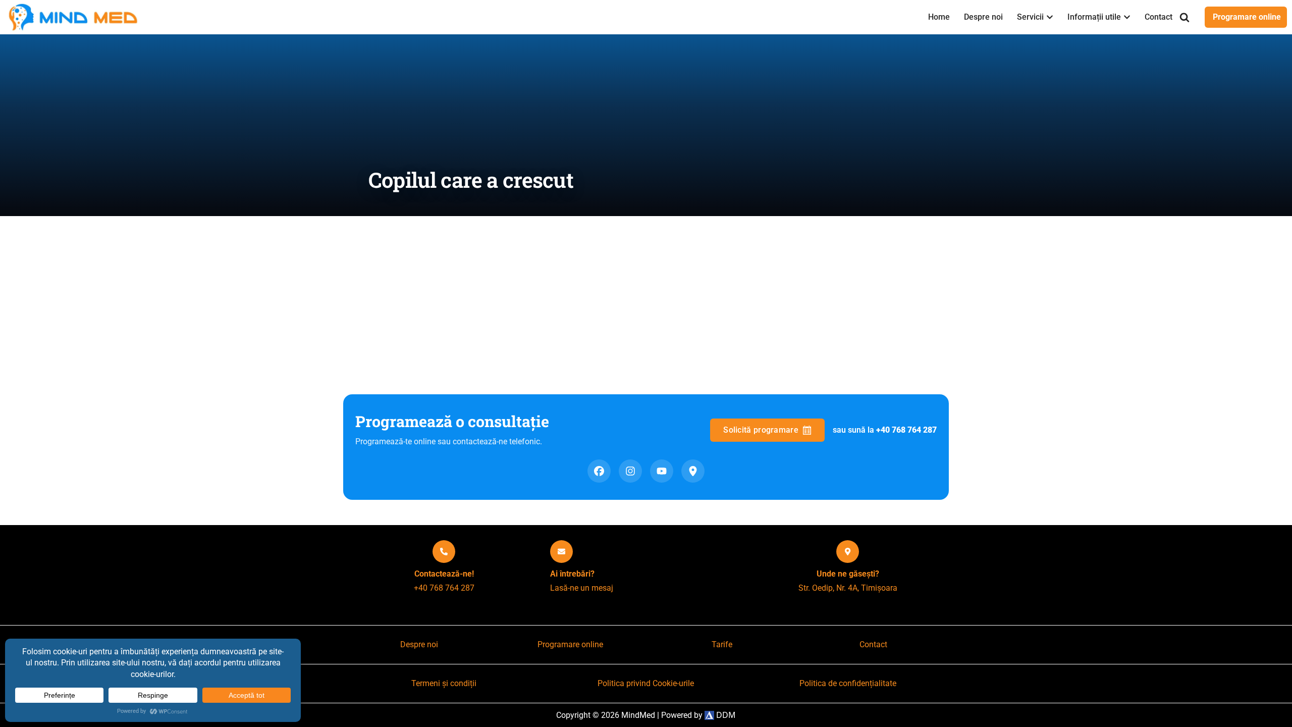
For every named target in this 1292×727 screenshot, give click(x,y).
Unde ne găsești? (848, 574)
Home (939, 17)
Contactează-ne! (444, 574)
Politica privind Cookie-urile (646, 683)
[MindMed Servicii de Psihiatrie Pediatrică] (75, 17)
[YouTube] (661, 471)
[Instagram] (630, 471)
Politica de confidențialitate (847, 683)
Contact (1158, 17)
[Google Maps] (693, 471)
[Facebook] (599, 471)
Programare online (1247, 17)
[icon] (444, 551)
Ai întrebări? (572, 574)
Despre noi (983, 17)
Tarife (722, 644)
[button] (1049, 17)
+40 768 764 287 (444, 588)
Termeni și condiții (443, 683)
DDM (725, 714)
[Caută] (1184, 17)
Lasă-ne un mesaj (581, 588)
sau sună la (885, 430)
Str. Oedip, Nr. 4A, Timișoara (847, 588)
